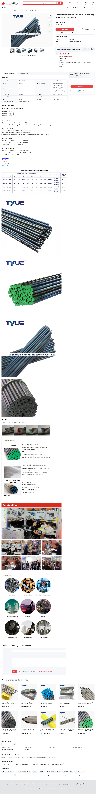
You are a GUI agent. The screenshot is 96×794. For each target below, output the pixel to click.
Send (14, 671)
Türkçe (77, 784)
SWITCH (27, 750)
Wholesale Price (50, 783)
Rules (93, 7)
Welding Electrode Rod (39, 775)
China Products (19, 783)
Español (17, 784)
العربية (56, 784)
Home (3, 10)
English (12, 784)
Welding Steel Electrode (8, 775)
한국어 (60, 784)
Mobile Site (80, 783)
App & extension (77, 7)
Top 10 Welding (50, 775)
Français (28, 784)
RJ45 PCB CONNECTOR (76, 747)
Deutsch (45, 784)
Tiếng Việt (82, 784)
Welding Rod (37, 10)
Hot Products (11, 783)
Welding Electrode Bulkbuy (74, 775)
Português (23, 784)
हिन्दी (68, 784)
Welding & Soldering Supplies (28, 10)
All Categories (7, 7)
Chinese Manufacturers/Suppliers (30, 783)
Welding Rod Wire (80, 771)
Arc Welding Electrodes (44, 764)
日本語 (64, 784)
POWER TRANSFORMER (7, 750)
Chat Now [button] (86, 29)
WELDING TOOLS (6, 747)
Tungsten (33, 764)
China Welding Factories (8, 771)
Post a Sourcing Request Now (44, 671)
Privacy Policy (70, 788)
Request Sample (78, 32)
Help (68, 7)
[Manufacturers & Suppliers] (10, 3)
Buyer (61, 7)
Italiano (40, 784)
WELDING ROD (28, 747)
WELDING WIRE (52, 747)
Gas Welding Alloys (68, 771)
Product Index (74, 783)
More (3, 777)
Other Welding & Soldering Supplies (20, 764)
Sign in (92, 4)
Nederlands (51, 784)
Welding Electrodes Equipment (24, 775)
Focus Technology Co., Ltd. (38, 788)
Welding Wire (6, 764)
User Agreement (56, 788)
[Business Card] (92, 80)
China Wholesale (41, 783)
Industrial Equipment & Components (13, 10)
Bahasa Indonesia (89, 784)
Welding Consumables (57, 764)
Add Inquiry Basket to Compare (27, 55)
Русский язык (34, 784)
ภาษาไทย (72, 784)
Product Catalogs (22, 744)
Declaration (63, 788)
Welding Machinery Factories (54, 771)
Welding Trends (60, 775)
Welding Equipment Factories (24, 771)
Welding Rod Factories (39, 771)
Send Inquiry (65, 29)
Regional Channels (66, 783)
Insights (86, 783)
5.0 (76, 75)
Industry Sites (57, 783)
